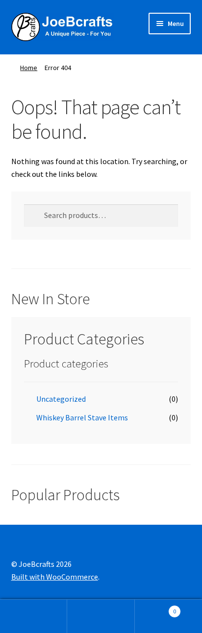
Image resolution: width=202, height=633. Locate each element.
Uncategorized (61, 399)
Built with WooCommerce (54, 577)
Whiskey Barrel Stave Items (82, 417)
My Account (33, 616)
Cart (156, 608)
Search (100, 616)
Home (28, 67)
